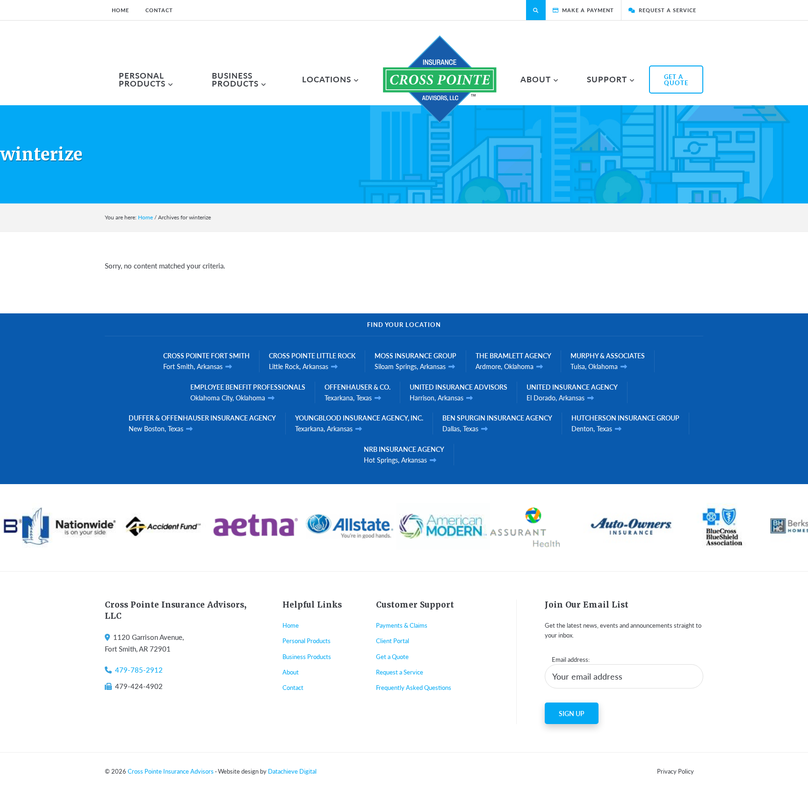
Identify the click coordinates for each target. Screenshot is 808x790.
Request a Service (399, 671)
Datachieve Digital (292, 771)
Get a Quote (392, 656)
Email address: (571, 659)
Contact (292, 687)
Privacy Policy (675, 771)
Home (290, 625)
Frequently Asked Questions (413, 687)
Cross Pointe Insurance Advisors (171, 771)
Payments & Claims (401, 625)
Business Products (306, 656)
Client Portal (392, 640)
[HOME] (439, 79)
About (290, 671)
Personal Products (306, 640)
